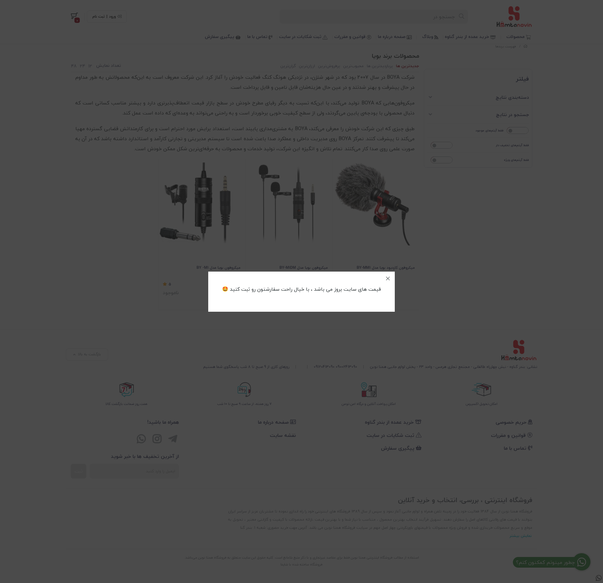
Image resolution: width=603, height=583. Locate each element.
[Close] (388, 278)
